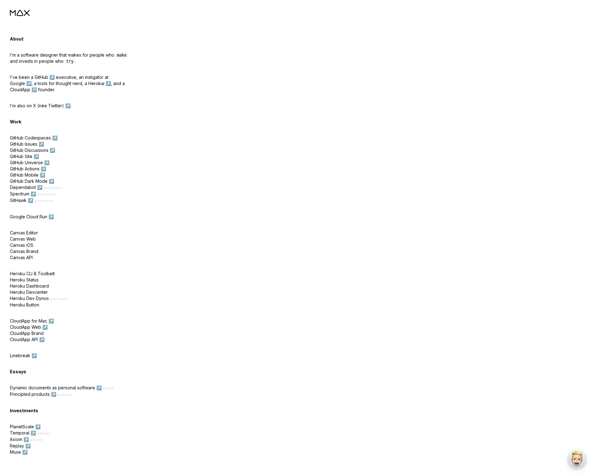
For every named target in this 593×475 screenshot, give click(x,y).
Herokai (96, 83)
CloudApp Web (25, 327)
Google (17, 83)
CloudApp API (24, 339)
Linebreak (20, 355)
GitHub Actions (25, 168)
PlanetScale (22, 426)
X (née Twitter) (48, 105)
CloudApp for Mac (28, 320)
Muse (15, 452)
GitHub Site (21, 156)
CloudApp (20, 89)
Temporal (19, 432)
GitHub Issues (23, 144)
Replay (17, 445)
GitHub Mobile (24, 175)
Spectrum (19, 193)
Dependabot (23, 187)
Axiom (16, 439)
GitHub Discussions (29, 150)
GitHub (41, 77)
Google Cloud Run (28, 216)
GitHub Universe (26, 162)
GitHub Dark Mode (29, 181)
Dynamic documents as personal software (52, 387)
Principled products (30, 394)
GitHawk (18, 200)
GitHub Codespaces (30, 137)
